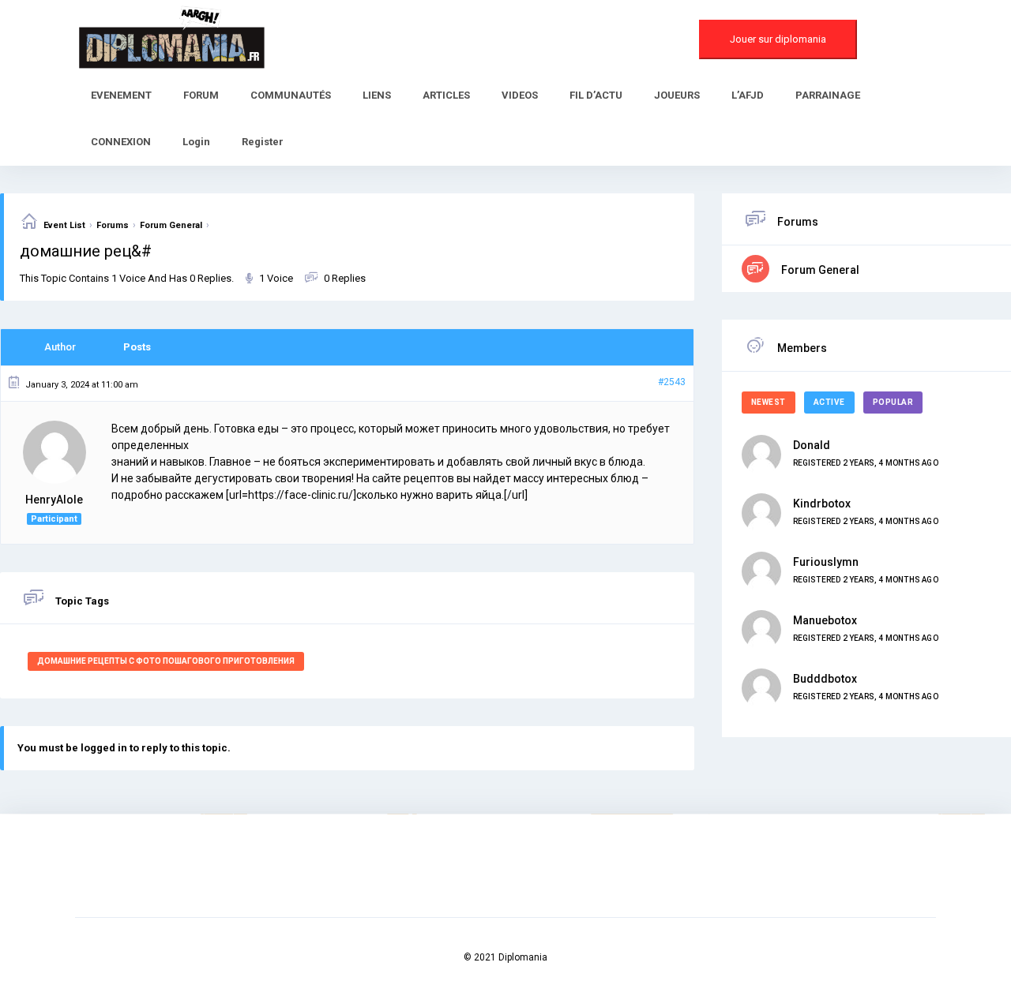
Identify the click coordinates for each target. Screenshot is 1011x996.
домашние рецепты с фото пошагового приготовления (166, 661)
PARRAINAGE (827, 95)
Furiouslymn (826, 562)
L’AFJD (747, 95)
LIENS (377, 95)
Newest (768, 402)
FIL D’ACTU (595, 95)
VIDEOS (520, 95)
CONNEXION (121, 142)
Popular (893, 402)
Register (263, 142)
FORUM (201, 95)
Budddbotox (825, 678)
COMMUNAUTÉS (290, 95)
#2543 (672, 382)
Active (829, 402)
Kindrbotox (822, 503)
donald (811, 445)
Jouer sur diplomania (778, 39)
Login (196, 142)
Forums (112, 225)
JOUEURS (677, 95)
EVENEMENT (121, 95)
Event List (64, 225)
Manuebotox (825, 620)
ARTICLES (446, 95)
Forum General (171, 225)
